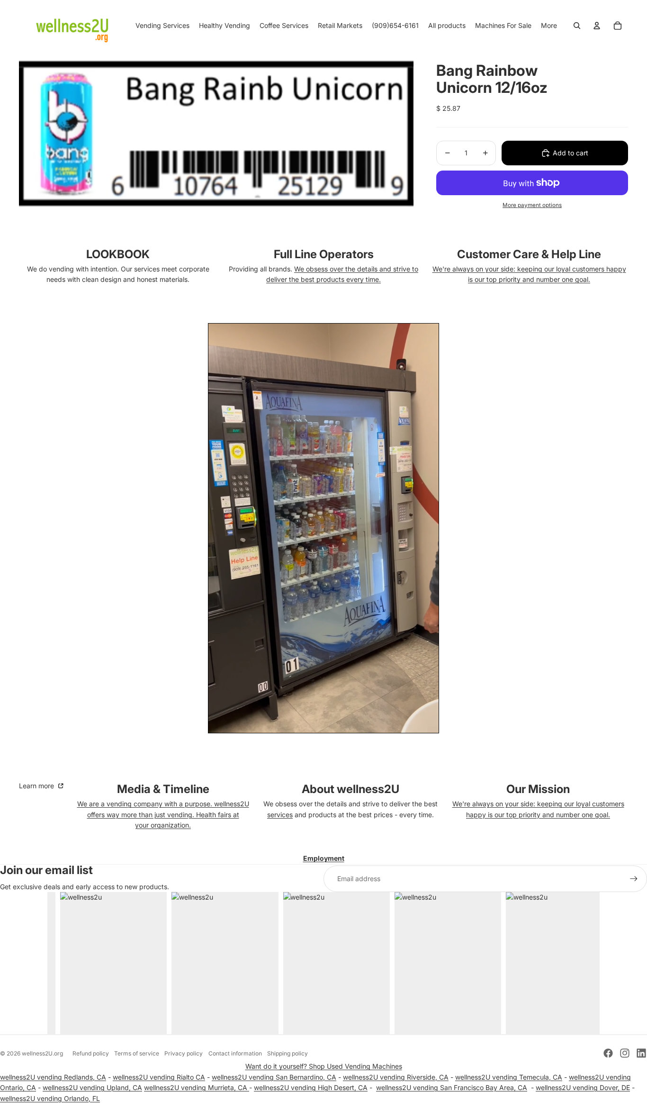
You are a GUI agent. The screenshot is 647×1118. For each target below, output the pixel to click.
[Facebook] (608, 1053)
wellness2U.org (42, 1053)
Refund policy (90, 1053)
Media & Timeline (163, 789)
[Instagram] (624, 1053)
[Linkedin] (641, 1053)
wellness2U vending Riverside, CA (396, 1077)
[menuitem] (549, 25)
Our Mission (538, 789)
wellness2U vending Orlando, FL (50, 1098)
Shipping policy (287, 1053)
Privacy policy (183, 1053)
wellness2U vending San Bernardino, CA (274, 1077)
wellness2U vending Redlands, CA (53, 1077)
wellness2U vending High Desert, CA (311, 1087)
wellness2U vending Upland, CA (92, 1087)
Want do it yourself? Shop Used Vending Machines (323, 1066)
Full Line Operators (324, 254)
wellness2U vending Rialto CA (159, 1077)
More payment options (532, 205)
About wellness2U (350, 789)
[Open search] (576, 25)
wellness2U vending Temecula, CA (508, 1077)
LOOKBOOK (118, 254)
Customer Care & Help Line (529, 254)
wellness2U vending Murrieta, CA (196, 1087)
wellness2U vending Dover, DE (583, 1087)
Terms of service (136, 1053)
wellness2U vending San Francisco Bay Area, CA (451, 1087)
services (280, 815)
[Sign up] (634, 879)
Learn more (37, 786)
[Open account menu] (596, 25)
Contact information (235, 1053)
